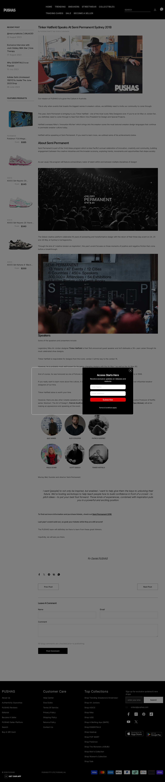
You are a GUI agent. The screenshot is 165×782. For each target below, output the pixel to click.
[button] (13, 776)
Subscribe (108, 399)
